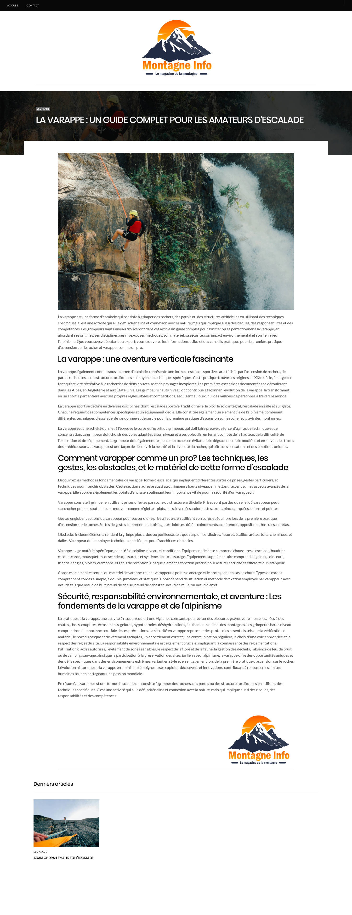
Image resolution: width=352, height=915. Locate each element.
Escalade (43, 109)
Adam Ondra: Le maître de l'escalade (63, 857)
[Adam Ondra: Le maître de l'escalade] (66, 823)
